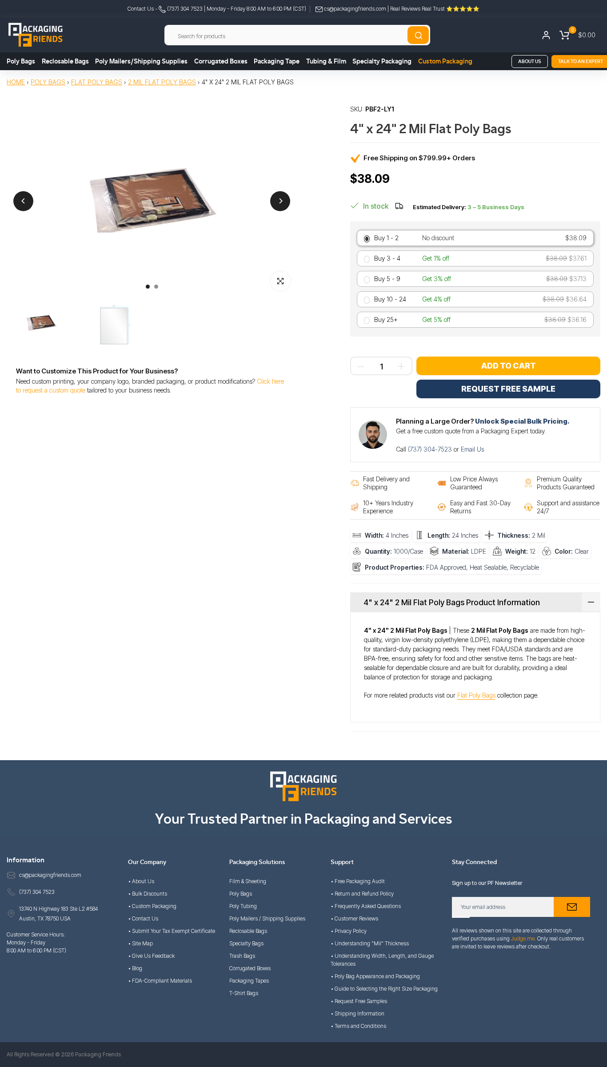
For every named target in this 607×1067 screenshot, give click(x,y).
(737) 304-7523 (431, 449)
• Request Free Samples (359, 1001)
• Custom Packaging (152, 906)
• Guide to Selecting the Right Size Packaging (384, 988)
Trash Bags (242, 955)
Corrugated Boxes (221, 61)
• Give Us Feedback (151, 955)
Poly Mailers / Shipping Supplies (267, 918)
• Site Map (140, 943)
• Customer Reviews (354, 918)
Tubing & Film (326, 61)
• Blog (135, 968)
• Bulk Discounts (147, 893)
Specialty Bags (246, 943)
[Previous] (23, 201)
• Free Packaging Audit (358, 881)
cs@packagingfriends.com (355, 8)
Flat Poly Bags (96, 82)
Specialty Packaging (381, 61)
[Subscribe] (572, 907)
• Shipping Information (357, 1013)
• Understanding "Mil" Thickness (370, 943)
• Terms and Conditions (358, 1026)
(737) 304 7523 (184, 8)
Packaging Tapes (249, 980)
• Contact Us (143, 918)
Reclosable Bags (65, 61)
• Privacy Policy (349, 931)
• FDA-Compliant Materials (160, 980)
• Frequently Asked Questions (366, 906)
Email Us (472, 449)
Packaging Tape (277, 61)
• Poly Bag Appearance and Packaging (375, 976)
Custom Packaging (445, 61)
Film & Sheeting (247, 881)
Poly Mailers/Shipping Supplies (141, 61)
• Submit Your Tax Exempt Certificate (171, 931)
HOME (16, 82)
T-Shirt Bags (243, 993)
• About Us (141, 881)
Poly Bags (21, 61)
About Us (529, 61)
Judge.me (523, 938)
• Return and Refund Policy (362, 893)
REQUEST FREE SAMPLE (508, 388)
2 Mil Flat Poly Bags (162, 82)
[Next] (280, 201)
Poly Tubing (243, 906)
